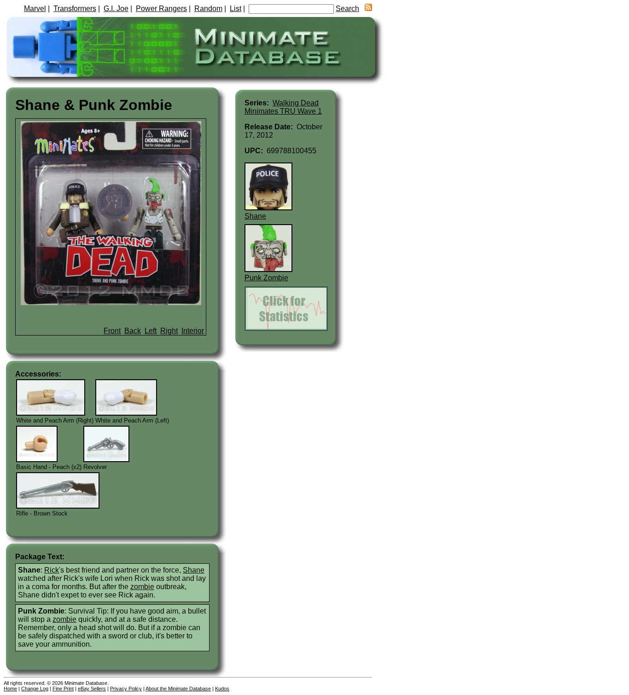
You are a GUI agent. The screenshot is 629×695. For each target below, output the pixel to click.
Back (132, 331)
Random (208, 8)
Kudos (222, 688)
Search (347, 8)
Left (151, 331)
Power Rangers (161, 8)
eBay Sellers (92, 688)
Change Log (34, 688)
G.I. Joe (116, 8)
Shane (193, 570)
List (235, 8)
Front (112, 331)
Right (169, 331)
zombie (142, 587)
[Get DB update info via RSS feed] (368, 8)
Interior (192, 331)
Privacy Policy (126, 688)
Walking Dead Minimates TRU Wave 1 (283, 107)
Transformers (74, 8)
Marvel (35, 8)
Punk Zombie (266, 278)
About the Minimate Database (178, 688)
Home (10, 688)
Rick (51, 570)
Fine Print (63, 688)
